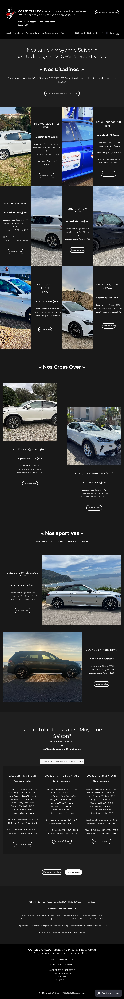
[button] (117, 33)
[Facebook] (102, 33)
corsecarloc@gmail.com (62, 959)
